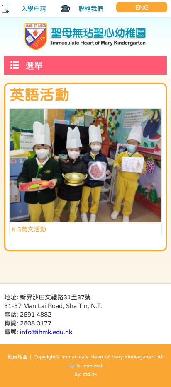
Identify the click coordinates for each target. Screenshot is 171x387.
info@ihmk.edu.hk (46, 332)
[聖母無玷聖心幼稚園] (85, 36)
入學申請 (33, 8)
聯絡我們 (90, 8)
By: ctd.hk (85, 374)
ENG (142, 7)
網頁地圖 (17, 356)
